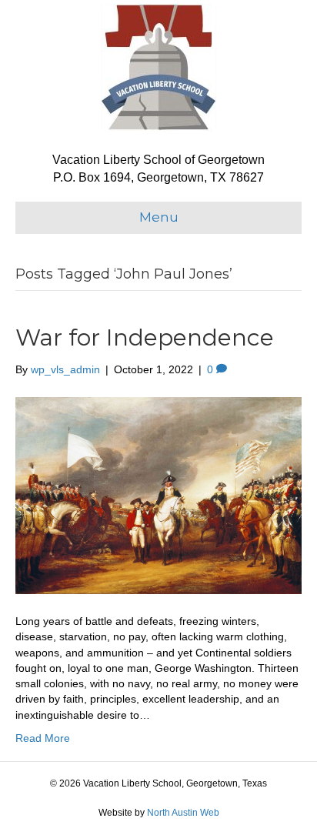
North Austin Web (183, 812)
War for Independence (144, 337)
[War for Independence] (158, 495)
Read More (42, 738)
